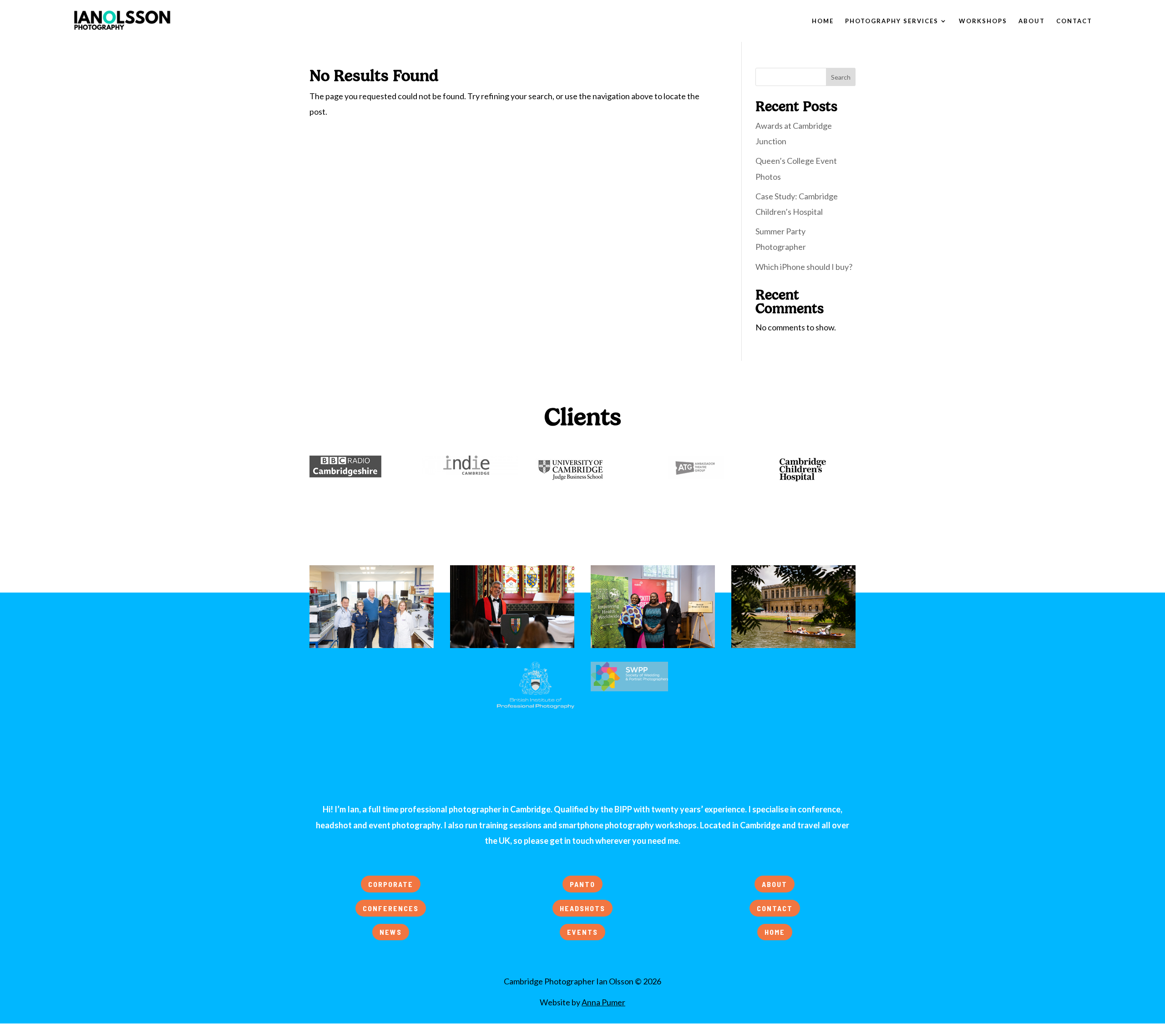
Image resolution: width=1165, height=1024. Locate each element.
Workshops (983, 21)
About (1031, 21)
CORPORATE (390, 884)
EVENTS (582, 932)
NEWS (391, 932)
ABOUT (774, 884)
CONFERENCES (391, 908)
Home (823, 21)
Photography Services (891, 21)
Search (841, 77)
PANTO (582, 884)
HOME (775, 932)
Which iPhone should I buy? (803, 267)
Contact (1074, 21)
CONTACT (775, 908)
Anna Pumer (603, 1002)
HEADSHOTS (582, 908)
